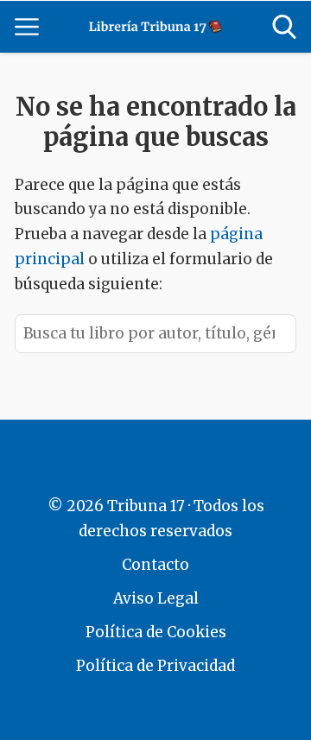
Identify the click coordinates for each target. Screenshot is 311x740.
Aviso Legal (156, 598)
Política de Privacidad (155, 665)
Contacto (155, 564)
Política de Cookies (156, 632)
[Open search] (284, 27)
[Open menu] (27, 27)
